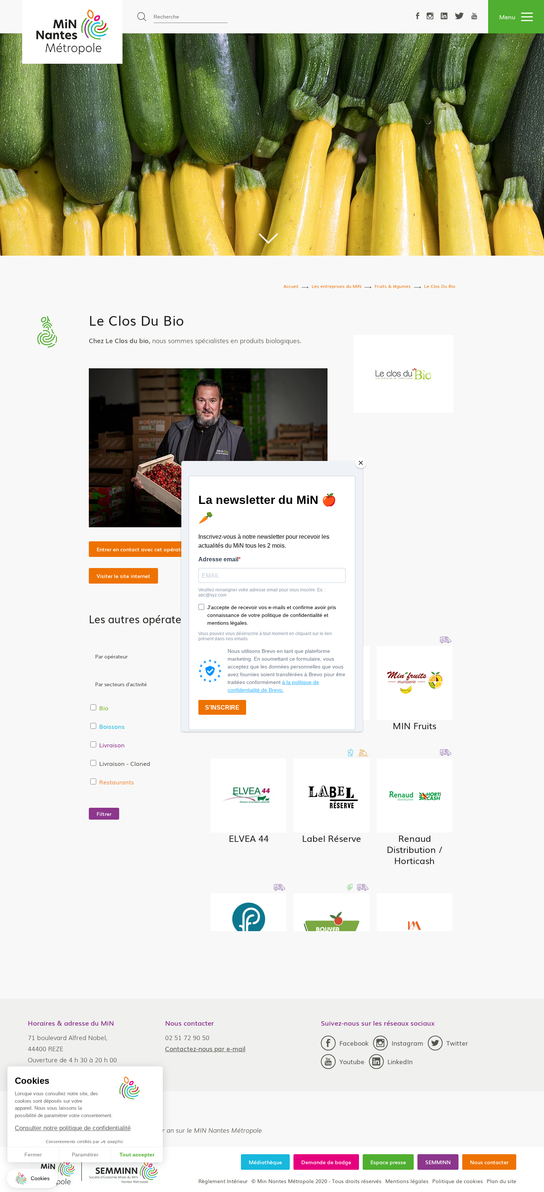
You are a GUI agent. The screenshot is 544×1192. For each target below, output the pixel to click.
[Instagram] (430, 16)
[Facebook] (417, 16)
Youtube (352, 1061)
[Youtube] (474, 16)
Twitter (457, 1042)
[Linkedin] (444, 16)
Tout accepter (137, 1155)
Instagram (407, 1042)
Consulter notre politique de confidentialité (73, 1128)
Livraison (112, 744)
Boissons (112, 726)
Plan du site (501, 1181)
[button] (32, 1178)
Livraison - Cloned (124, 763)
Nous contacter (489, 1162)
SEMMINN (438, 1162)
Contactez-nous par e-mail (205, 1048)
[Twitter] (459, 16)
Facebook (354, 1042)
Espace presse (388, 1162)
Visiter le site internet (123, 576)
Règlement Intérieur (223, 1181)
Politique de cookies (457, 1181)
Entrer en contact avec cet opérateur (142, 549)
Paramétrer (85, 1155)
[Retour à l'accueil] (72, 32)
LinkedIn (400, 1061)
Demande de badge (326, 1162)
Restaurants (116, 781)
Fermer (33, 1155)
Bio (103, 707)
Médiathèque (265, 1162)
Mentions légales (407, 1181)
